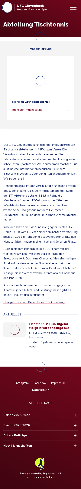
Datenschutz (40, 390)
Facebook (40, 383)
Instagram (22, 383)
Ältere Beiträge (15, 435)
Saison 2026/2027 (16, 415)
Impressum (58, 383)
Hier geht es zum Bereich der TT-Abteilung (34, 302)
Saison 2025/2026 (16, 425)
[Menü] (73, 7)
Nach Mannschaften (17, 446)
